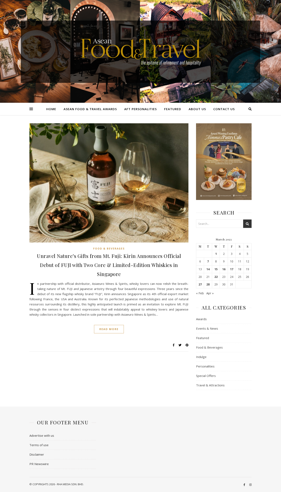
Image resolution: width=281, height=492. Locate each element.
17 (231, 269)
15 (216, 269)
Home (51, 109)
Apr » (210, 293)
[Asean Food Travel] (140, 49)
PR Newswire (39, 464)
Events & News (207, 328)
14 (208, 269)
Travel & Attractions (210, 385)
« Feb (200, 293)
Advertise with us (41, 435)
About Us (197, 109)
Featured (172, 109)
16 (223, 269)
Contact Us (224, 109)
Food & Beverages (109, 248)
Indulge (201, 357)
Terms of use (39, 445)
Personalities (205, 366)
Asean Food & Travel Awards (90, 109)
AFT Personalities (140, 109)
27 (200, 284)
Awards (201, 319)
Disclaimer (36, 454)
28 (208, 284)
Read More (108, 329)
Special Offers (206, 376)
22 (216, 276)
